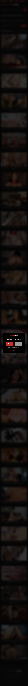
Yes (9, 343)
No (18, 343)
